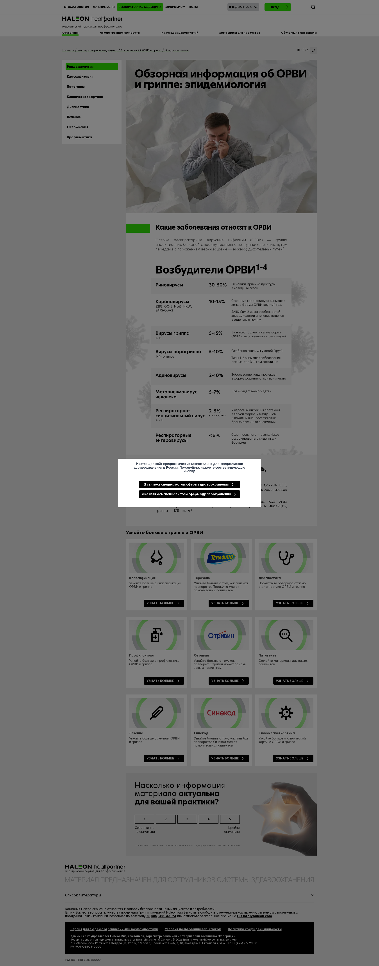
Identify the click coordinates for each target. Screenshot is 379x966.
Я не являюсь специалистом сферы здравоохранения (186, 494)
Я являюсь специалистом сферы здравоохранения (186, 484)
